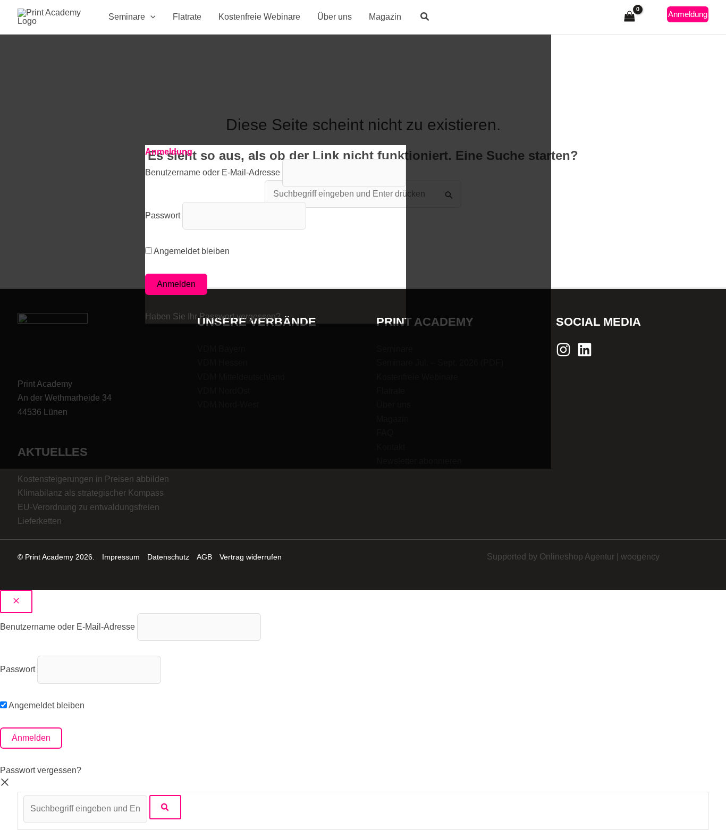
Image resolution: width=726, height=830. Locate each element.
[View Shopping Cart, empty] (629, 17)
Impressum (121, 557)
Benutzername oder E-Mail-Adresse (67, 626)
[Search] (165, 807)
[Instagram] (563, 349)
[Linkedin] (584, 349)
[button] (150, 17)
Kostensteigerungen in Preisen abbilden (93, 479)
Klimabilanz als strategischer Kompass (91, 492)
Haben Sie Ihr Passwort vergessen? (213, 316)
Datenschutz (168, 557)
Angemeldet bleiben (46, 705)
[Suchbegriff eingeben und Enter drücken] (86, 808)
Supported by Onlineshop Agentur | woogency (573, 556)
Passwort (17, 669)
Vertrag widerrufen (251, 557)
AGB (204, 557)
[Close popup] (16, 601)
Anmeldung (687, 14)
